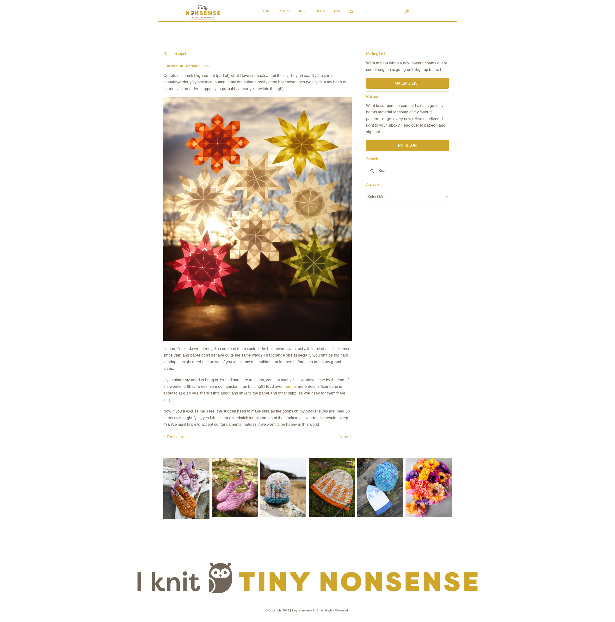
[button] (351, 12)
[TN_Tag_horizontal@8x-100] (307, 557)
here (287, 386)
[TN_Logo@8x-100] (203, 5)
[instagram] (407, 12)
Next (344, 437)
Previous (175, 437)
